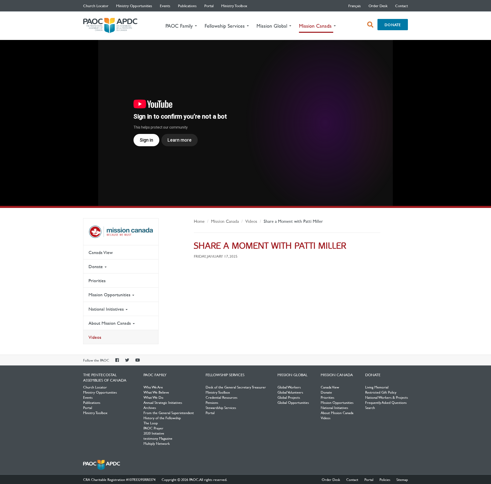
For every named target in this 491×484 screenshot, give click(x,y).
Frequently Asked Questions (386, 402)
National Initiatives (106, 309)
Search (370, 407)
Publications (187, 5)
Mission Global (292, 374)
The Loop (150, 422)
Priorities (97, 280)
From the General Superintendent (168, 412)
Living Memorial (376, 387)
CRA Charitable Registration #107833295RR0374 (119, 479)
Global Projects (288, 397)
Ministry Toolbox (234, 5)
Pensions (212, 402)
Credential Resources (221, 397)
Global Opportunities (293, 402)
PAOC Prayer (153, 428)
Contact (401, 5)
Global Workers (289, 387)
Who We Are (153, 387)
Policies (385, 479)
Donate (393, 24)
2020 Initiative (153, 433)
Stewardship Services (221, 407)
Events (165, 5)
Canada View (100, 252)
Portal (209, 5)
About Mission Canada (110, 323)
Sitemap (402, 479)
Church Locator (95, 5)
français (354, 5)
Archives (149, 407)
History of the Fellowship (162, 417)
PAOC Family (154, 374)
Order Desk (378, 5)
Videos (94, 337)
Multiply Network (156, 443)
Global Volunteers (290, 392)
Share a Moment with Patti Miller (293, 221)
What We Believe (156, 392)
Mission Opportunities (110, 294)
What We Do (153, 397)
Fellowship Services (225, 374)
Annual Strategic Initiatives (162, 402)
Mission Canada (120, 231)
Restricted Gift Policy (380, 392)
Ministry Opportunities (134, 5)
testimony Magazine (157, 438)
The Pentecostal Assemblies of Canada (110, 26)
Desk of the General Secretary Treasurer (236, 387)
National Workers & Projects (386, 397)
